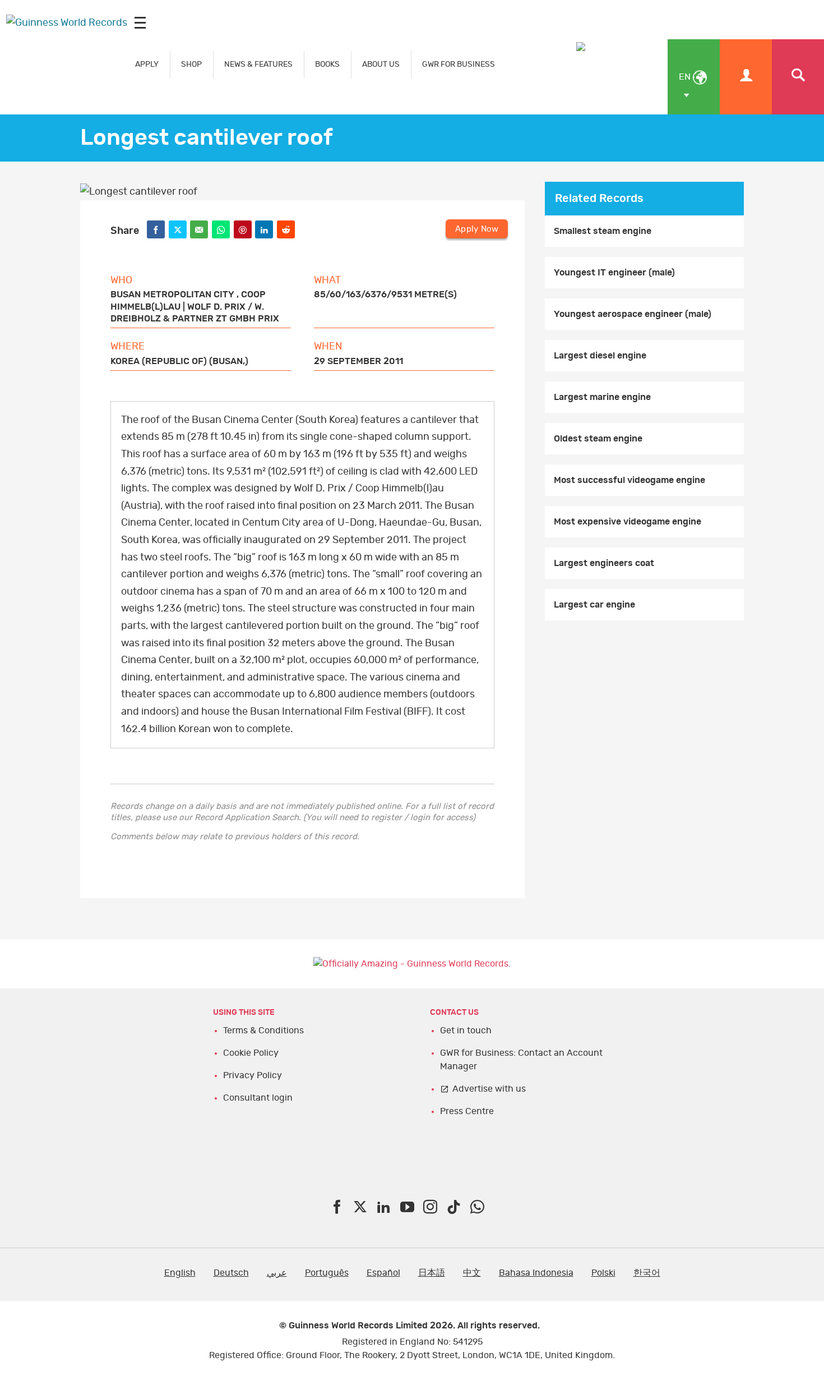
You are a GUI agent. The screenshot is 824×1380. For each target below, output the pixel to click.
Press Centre (467, 1111)
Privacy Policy (252, 1075)
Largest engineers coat (604, 563)
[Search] (798, 76)
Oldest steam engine (598, 438)
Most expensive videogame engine (627, 521)
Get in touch (466, 1030)
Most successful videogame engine (629, 480)
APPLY (147, 64)
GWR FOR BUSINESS (458, 64)
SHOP (191, 64)
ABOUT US (381, 64)
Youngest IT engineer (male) (614, 272)
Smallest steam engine (602, 231)
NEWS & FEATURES (258, 64)
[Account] (746, 76)
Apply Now (476, 229)
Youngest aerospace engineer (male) (632, 314)
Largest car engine (594, 604)
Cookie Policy (251, 1052)
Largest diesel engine (600, 355)
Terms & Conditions (263, 1030)
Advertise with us (489, 1088)
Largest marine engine (602, 397)
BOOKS (327, 64)
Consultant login (258, 1097)
